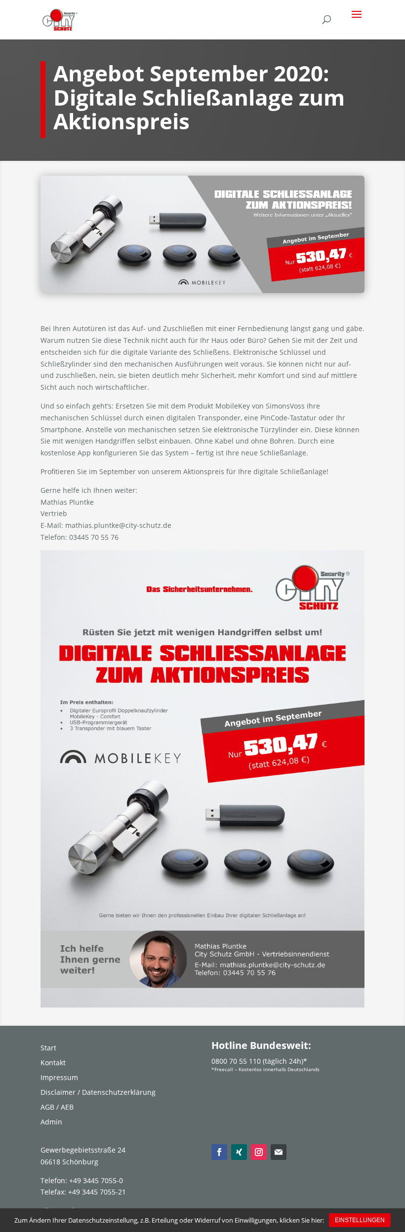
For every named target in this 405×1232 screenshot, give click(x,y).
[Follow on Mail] (278, 1152)
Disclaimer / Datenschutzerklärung (98, 1093)
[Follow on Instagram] (259, 1152)
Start (48, 1048)
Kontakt (53, 1063)
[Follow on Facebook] (219, 1152)
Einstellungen (360, 1220)
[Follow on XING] (239, 1152)
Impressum (59, 1078)
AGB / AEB (57, 1108)
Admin (51, 1122)
